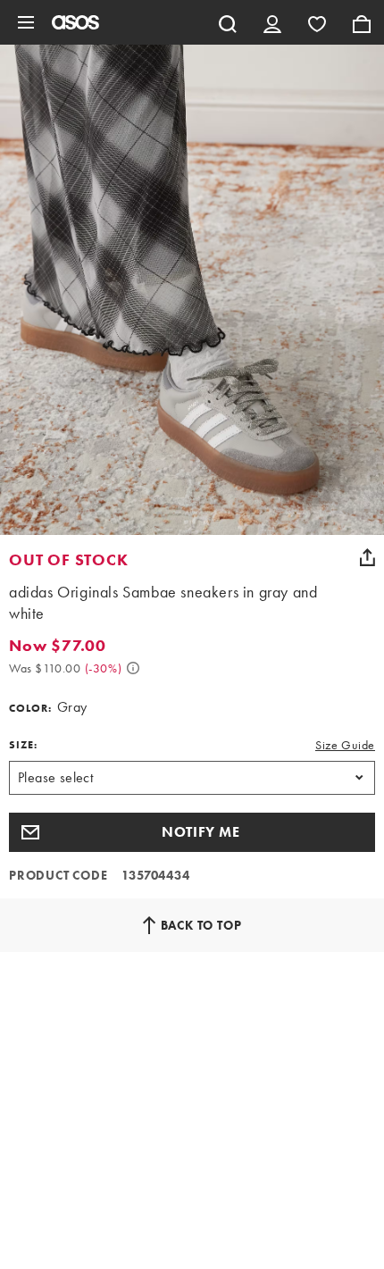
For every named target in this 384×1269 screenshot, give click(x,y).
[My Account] (272, 22)
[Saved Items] (317, 22)
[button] (192, 832)
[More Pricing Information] (133, 668)
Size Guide (345, 745)
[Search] (227, 22)
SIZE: (23, 745)
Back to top (201, 925)
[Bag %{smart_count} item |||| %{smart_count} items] (361, 22)
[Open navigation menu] (26, 22)
